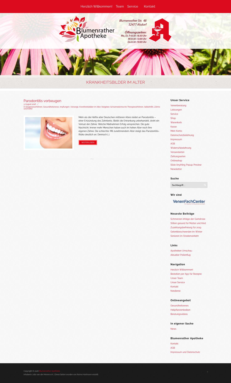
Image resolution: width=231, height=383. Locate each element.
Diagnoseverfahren (34, 107)
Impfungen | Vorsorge (69, 107)
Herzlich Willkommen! (96, 6)
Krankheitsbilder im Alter (90, 107)
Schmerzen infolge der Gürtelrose (187, 219)
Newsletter (176, 169)
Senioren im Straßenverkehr (184, 236)
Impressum (176, 139)
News (173, 329)
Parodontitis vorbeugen (42, 101)
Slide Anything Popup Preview (185, 165)
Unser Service (177, 282)
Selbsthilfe (148, 107)
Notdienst (175, 291)
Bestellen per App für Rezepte (186, 274)
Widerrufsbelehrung (180, 148)
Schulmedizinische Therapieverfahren (126, 107)
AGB (172, 143)
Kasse (173, 126)
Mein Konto (176, 131)
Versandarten (177, 152)
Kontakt (149, 6)
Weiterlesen (87, 142)
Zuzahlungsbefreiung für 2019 (185, 227)
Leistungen (176, 109)
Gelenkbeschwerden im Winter (186, 231)
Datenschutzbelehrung (182, 135)
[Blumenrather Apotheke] (115, 30)
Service (132, 6)
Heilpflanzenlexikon (180, 310)
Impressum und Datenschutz (185, 352)
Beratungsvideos (179, 314)
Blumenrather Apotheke (49, 371)
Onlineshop (176, 160)
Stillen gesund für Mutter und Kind (188, 223)
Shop (173, 118)
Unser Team (176, 278)
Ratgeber (105, 107)
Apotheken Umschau (181, 250)
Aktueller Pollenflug (180, 255)
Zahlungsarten (177, 156)
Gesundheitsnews (51, 107)
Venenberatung (178, 105)
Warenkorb (176, 122)
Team (120, 6)
